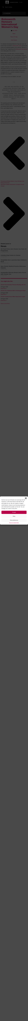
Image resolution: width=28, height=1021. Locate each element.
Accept (14, 512)
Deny (14, 516)
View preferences (14, 520)
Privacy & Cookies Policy (14, 522)
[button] (26, 498)
